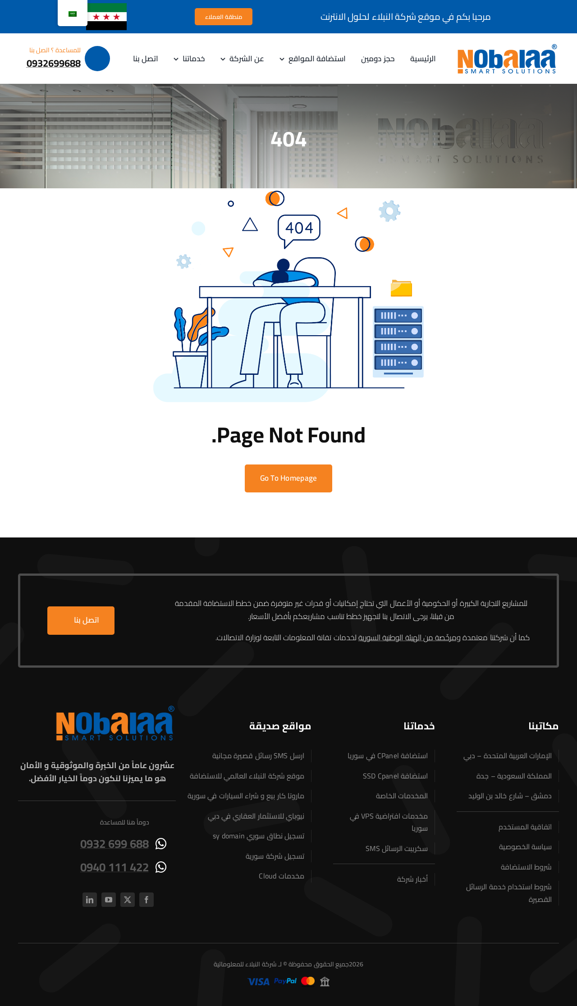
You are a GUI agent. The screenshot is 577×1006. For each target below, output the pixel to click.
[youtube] (108, 899)
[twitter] (127, 899)
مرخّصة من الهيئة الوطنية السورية (407, 637)
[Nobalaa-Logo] (507, 46)
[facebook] (146, 899)
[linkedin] (89, 899)
